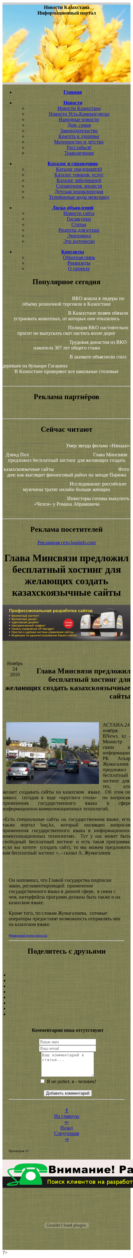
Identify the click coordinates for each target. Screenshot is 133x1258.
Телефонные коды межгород (79, 197)
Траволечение (79, 153)
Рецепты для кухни (78, 230)
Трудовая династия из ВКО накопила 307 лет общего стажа (80, 345)
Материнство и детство (79, 141)
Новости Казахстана (79, 108)
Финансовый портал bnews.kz (28, 935)
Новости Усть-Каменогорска (79, 113)
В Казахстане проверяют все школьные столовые (66, 371)
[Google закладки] (66, 986)
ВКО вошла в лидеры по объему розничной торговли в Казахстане (73, 301)
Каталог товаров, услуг (79, 174)
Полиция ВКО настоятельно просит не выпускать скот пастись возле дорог (72, 330)
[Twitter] (66, 1003)
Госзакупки (79, 218)
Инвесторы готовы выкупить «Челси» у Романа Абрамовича (81, 501)
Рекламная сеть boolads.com (66, 542)
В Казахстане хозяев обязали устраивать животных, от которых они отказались (71, 315)
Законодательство (79, 130)
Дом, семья (79, 125)
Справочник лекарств (79, 186)
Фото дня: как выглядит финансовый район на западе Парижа (68, 472)
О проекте (79, 268)
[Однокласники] (66, 1008)
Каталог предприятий (79, 169)
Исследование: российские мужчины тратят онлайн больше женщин (75, 486)
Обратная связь (79, 257)
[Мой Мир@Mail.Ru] (66, 1014)
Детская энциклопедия (79, 191)
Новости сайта (78, 213)
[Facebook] (66, 997)
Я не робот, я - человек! (70, 1081)
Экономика (79, 235)
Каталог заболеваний (79, 180)
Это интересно (79, 241)
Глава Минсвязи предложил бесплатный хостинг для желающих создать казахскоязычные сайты (65, 462)
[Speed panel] (66, 975)
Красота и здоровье (78, 136)
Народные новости (79, 119)
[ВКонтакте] (66, 992)
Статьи (78, 224)
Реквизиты (78, 263)
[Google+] (66, 980)
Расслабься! (79, 147)
